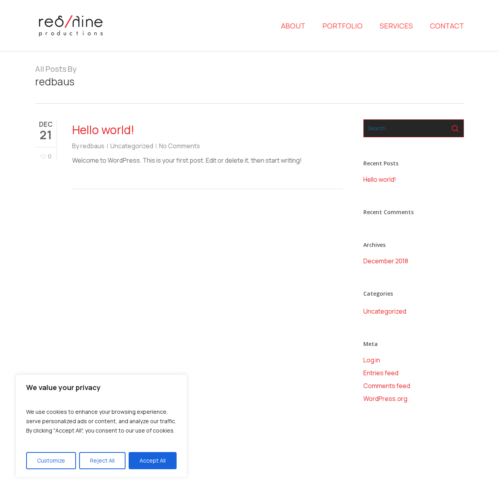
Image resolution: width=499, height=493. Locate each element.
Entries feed (380, 373)
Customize (51, 460)
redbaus (92, 146)
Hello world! (103, 130)
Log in (371, 360)
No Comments (179, 146)
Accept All (153, 460)
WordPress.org (385, 398)
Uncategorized (131, 146)
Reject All (102, 460)
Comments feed (386, 385)
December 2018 (385, 261)
